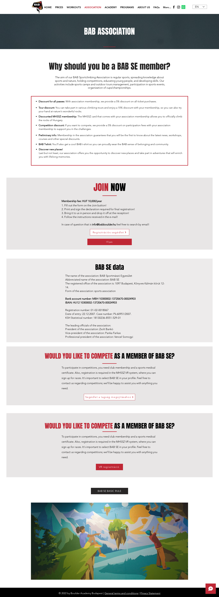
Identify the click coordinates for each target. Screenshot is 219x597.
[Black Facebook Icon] (174, 7)
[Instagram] (179, 7)
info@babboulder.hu (104, 224)
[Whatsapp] (183, 7)
